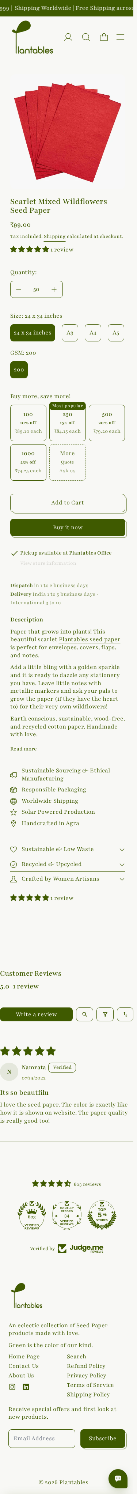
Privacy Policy (86, 1376)
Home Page (24, 1357)
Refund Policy (86, 1366)
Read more (23, 748)
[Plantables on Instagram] (12, 1387)
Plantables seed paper (90, 639)
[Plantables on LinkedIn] (26, 1387)
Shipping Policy (88, 1395)
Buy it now (68, 527)
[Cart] (104, 37)
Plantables (73, 1482)
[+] (54, 289)
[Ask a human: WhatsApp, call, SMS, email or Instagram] (118, 1478)
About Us (21, 1376)
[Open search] (84, 1014)
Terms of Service (90, 1385)
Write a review (36, 1014)
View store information (48, 563)
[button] (86, 37)
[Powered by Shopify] (68, 37)
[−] (18, 289)
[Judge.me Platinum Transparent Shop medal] (31, 1215)
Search (76, 1357)
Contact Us (23, 1366)
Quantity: (23, 272)
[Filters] (105, 1014)
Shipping (55, 236)
